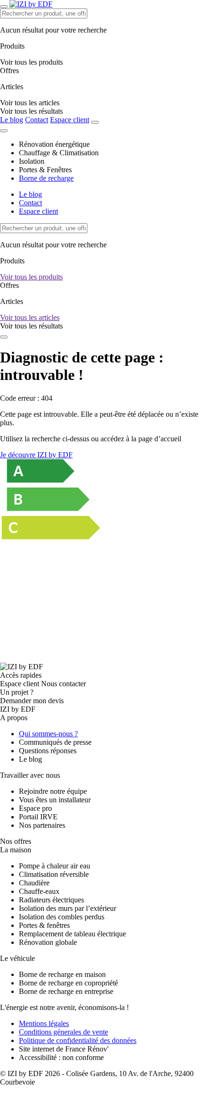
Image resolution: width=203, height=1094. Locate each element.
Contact (36, 120)
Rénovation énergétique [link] (54, 144)
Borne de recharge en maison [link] (62, 974)
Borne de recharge (46, 178)
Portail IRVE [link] (38, 817)
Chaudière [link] (34, 883)
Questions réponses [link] (47, 751)
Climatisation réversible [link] (54, 874)
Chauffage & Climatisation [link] (59, 153)
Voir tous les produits (31, 277)
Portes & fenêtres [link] (44, 925)
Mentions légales (44, 1023)
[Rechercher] (95, 122)
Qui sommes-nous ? (48, 734)
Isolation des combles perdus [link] (61, 917)
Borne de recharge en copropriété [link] (68, 983)
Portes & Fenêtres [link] (45, 170)
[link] (31, 111)
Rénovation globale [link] (48, 942)
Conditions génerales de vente (63, 1032)
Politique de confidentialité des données (77, 1040)
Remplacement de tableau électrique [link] (72, 934)
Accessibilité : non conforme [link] (61, 1057)
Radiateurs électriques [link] (51, 900)
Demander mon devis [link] (32, 701)
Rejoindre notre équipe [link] (53, 791)
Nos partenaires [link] (42, 825)
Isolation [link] (31, 161)
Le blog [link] (30, 759)
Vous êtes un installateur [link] (55, 800)
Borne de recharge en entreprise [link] (66, 991)
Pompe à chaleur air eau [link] (54, 866)
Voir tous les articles (29, 317)
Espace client (69, 120)
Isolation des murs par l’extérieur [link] (67, 908)
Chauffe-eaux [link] (39, 891)
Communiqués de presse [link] (55, 742)
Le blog (11, 120)
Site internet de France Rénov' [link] (64, 1049)
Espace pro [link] (35, 808)
